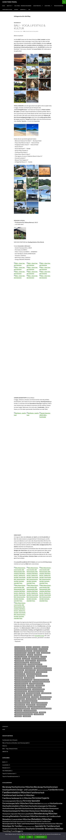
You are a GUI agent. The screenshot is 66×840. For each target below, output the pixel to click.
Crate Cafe (30, 654)
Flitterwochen (19, 672)
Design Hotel (38, 654)
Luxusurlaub (35, 697)
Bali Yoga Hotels (43, 649)
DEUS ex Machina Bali (34, 656)
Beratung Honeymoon (20, 652)
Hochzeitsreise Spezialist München (23, 679)
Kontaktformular (39, 635)
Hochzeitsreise (18, 677)
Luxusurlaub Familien (46, 697)
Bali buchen (45, 647)
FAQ (29, 9)
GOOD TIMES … (48, 5)
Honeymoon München (20, 687)
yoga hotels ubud (38, 714)
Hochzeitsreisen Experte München (41, 681)
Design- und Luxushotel (21, 656)
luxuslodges (37, 695)
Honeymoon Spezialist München (23, 689)
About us (4, 745)
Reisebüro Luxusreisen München (39, 702)
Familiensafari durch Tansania (9, 740)
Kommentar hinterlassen (31, 31)
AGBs (3, 729)
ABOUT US (9, 5)
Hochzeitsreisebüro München (41, 679)
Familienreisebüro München (22, 662)
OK (22, 837)
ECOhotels (43, 656)
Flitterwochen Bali (29, 672)
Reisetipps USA (26, 826)
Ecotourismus (26, 658)
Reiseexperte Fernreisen (9, 821)
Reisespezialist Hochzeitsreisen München (49, 823)
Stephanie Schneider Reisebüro (14, 829)
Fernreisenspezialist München (12, 801)
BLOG (3, 5)
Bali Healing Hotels (20, 649)
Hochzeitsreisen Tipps (20, 685)
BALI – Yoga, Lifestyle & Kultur (29, 27)
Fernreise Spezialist (30, 670)
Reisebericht (17, 22)
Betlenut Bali (31, 652)
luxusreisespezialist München (22, 697)
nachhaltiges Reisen (31, 698)
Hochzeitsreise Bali (29, 677)
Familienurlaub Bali (41, 666)
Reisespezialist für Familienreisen (41, 821)
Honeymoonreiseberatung (33, 693)
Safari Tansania (32, 826)
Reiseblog (17, 700)
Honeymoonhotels (20, 693)
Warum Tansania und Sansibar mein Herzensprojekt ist (15, 743)
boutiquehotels (46, 652)
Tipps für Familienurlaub (30, 710)
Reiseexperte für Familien (24, 821)
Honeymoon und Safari (20, 691)
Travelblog (42, 712)
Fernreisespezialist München (44, 670)
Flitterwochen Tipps (42, 672)
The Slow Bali (18, 710)
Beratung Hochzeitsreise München (23, 650)
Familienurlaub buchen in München (23, 668)
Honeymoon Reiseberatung (34, 687)
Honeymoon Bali (40, 685)
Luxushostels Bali (46, 693)
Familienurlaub (19, 666)
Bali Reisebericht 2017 (32, 649)
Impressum (22, 9)
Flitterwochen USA (45, 803)
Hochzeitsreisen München (21, 683)
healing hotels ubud (20, 675)
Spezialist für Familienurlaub (22, 708)
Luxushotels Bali (28, 695)
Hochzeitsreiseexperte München (23, 681)
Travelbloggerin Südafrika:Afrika (23, 714)
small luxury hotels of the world (36, 706)
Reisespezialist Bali (41, 704)
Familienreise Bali (42, 660)
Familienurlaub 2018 (30, 666)
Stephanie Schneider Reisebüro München (41, 708)
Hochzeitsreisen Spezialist (36, 683)
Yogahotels (18, 716)
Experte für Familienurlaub (38, 658)
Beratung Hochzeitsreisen (40, 650)
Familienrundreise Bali (20, 664)
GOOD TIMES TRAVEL (9, 2)
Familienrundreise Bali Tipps (35, 664)
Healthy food (31, 675)
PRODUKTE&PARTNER (58, 5)
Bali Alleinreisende (19, 647)
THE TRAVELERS (6, 770)
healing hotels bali (20, 673)
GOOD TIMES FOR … (37, 5)
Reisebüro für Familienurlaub (22, 702)
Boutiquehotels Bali (20, 654)
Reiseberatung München (44, 698)
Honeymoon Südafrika (38, 689)
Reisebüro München (20, 704)
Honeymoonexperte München (36, 691)
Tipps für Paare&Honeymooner (10, 776)
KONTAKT (16, 9)
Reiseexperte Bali (31, 704)
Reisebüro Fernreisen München (29, 700)
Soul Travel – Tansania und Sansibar (22, 5)
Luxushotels (18, 695)
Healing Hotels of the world (34, 673)
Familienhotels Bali (30, 660)
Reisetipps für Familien (20, 706)
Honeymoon (31, 685)
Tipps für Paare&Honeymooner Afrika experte (26, 712)
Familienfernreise (19, 660)
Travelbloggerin (17, 831)
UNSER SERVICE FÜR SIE (7, 9)
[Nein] (64, 836)
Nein (30, 837)
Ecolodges (18, 658)
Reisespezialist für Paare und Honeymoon (18, 823)
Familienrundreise (35, 662)
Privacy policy (41, 837)
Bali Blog (29, 647)
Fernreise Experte (19, 670)
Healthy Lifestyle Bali (41, 675)
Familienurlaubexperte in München (42, 668)
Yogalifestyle (27, 716)
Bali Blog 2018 (36, 647)
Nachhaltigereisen (19, 698)
